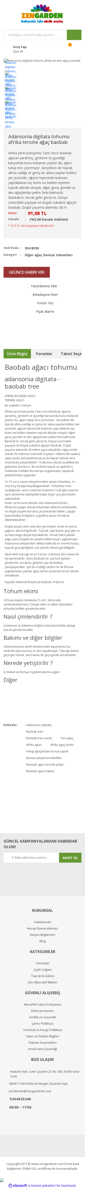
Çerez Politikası (43, 1023)
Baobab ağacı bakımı (40, 771)
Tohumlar (42, 963)
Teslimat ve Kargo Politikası (42, 1030)
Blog (42, 941)
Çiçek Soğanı (43, 969)
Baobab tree (34, 732)
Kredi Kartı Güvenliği (42, 1049)
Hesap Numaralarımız (42, 928)
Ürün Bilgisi (17, 353)
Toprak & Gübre (42, 976)
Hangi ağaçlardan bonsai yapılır (47, 751)
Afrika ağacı (34, 745)
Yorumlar (44, 353)
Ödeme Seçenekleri (42, 1042)
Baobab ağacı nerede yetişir (45, 765)
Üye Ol (18, 51)
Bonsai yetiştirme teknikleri (44, 758)
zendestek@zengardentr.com (29, 1091)
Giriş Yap (19, 47)
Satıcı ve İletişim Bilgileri (42, 1036)
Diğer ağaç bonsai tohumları (48, 255)
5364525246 (20, 1098)
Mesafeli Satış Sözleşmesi (42, 1004)
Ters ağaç (66, 738)
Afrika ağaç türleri (62, 745)
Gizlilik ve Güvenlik (42, 1017)
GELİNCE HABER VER (26, 272)
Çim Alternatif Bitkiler (42, 982)
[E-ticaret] (42, 1186)
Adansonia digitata (38, 725)
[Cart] (72, 48)
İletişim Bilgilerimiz (42, 935)
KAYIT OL (70, 858)
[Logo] (42, 14)
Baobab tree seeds (39, 738)
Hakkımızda (42, 922)
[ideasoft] (17, 1185)
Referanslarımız (42, 1011)
